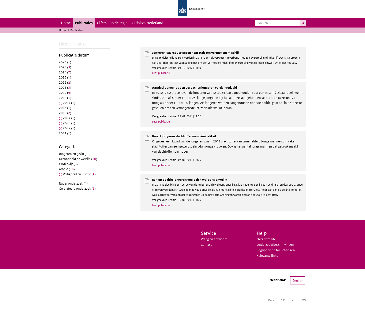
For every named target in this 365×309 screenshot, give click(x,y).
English (298, 280)
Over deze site (266, 239)
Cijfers (101, 23)
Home (66, 23)
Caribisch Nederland (147, 23)
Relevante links (267, 256)
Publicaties (84, 23)
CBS (283, 300)
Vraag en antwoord (214, 239)
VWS (303, 300)
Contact (206, 245)
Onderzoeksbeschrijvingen (275, 245)
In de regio (119, 23)
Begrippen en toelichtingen (276, 250)
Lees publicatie (161, 73)
